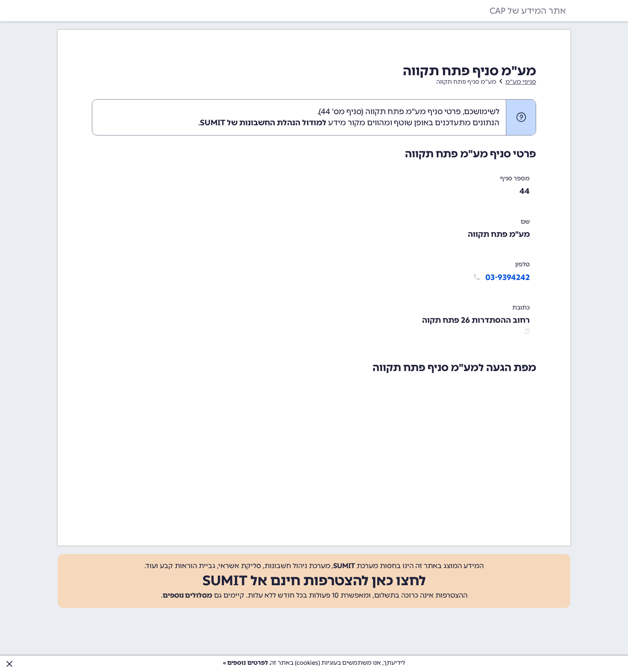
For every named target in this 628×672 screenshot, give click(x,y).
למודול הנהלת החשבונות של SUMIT (263, 122)
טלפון (522, 264)
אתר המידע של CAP (528, 11)
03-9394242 (507, 277)
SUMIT (344, 566)
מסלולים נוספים (187, 595)
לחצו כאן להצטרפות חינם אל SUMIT (314, 580)
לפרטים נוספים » (245, 662)
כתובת (521, 307)
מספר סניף (515, 178)
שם (525, 221)
